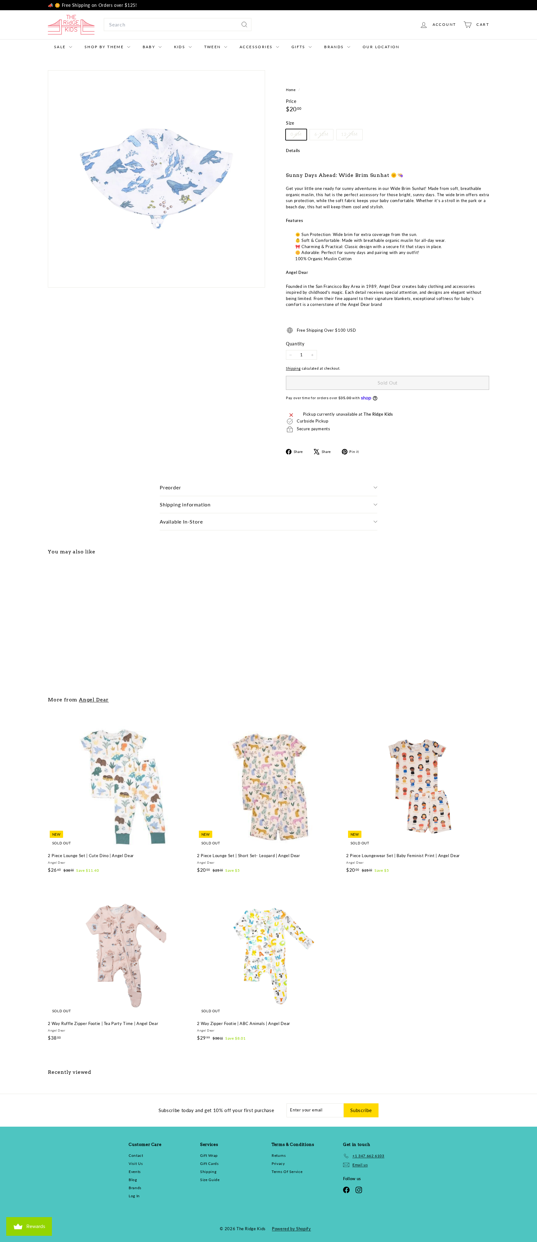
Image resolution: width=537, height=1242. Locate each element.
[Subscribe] (346, 659)
